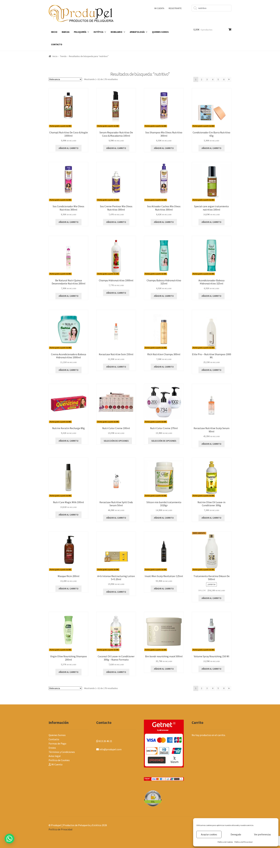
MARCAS (66, 32)
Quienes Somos (57, 735)
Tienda (63, 56)
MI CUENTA (159, 8)
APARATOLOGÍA (137, 32)
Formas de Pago (57, 743)
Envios (52, 747)
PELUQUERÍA (80, 32)
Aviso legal (55, 756)
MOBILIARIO (116, 32)
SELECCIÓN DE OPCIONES (116, 440)
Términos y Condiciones (62, 752)
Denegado (236, 834)
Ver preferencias (262, 834)
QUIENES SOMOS (160, 32)
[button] (9, 838)
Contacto (54, 739)
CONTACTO (56, 44)
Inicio (55, 56)
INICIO (54, 32)
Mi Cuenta (56, 764)
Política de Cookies (225, 842)
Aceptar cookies (209, 834)
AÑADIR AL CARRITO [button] (68, 148)
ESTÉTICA (98, 32)
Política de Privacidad (243, 842)
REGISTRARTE (175, 8)
